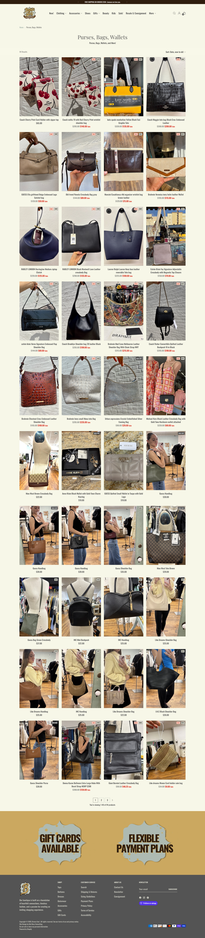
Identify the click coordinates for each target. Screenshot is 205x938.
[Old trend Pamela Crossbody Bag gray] (81, 161)
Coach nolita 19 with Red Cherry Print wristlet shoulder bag (81, 121)
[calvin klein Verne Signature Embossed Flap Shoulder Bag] (39, 310)
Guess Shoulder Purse (39, 783)
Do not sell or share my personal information (33, 926)
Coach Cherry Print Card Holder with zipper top (39, 119)
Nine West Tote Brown (166, 568)
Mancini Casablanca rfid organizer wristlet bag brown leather (124, 196)
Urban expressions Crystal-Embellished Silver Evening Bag (123, 420)
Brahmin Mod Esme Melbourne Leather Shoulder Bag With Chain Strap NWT (124, 345)
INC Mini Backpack (81, 639)
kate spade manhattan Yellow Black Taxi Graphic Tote (123, 121)
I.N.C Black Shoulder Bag (166, 711)
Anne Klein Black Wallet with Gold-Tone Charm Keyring (81, 495)
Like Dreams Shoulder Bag (166, 639)
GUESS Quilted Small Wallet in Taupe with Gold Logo (123, 495)
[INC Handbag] (123, 606)
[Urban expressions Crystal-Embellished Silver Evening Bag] (123, 385)
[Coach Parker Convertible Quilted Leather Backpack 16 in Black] (166, 310)
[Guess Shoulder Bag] (123, 535)
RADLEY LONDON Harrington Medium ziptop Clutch (39, 271)
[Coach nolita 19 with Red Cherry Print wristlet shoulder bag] (81, 86)
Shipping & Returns (89, 891)
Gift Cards (62, 915)
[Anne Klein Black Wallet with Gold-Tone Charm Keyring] (81, 460)
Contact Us (118, 887)
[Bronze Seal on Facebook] (140, 898)
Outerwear (62, 901)
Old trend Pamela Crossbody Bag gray (81, 194)
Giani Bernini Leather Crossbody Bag (124, 783)
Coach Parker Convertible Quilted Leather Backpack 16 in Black (166, 345)
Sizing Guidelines (88, 896)
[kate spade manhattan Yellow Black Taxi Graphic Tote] (123, 86)
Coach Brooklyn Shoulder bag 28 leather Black (81, 343)
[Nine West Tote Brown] (166, 535)
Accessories (62, 905)
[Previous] (78, 2)
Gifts (59, 910)
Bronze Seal (36, 921)
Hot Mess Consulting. (36, 924)
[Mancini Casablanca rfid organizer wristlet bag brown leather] (123, 161)
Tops (59, 887)
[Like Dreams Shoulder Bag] (166, 606)
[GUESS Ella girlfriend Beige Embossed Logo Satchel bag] (39, 161)
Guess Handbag (165, 493)
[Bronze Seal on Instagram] (144, 898)
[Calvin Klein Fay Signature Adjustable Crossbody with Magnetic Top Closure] (166, 236)
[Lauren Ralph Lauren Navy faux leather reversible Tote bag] (123, 236)
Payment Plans (87, 901)
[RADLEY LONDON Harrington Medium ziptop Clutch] (39, 236)
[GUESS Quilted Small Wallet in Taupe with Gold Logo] (123, 460)
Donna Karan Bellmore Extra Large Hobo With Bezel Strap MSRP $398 (81, 785)
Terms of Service (87, 910)
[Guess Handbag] (166, 460)
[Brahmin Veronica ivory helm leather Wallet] (166, 161)
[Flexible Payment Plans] (145, 843)
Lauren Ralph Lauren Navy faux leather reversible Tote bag (124, 271)
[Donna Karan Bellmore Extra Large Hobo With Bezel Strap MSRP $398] (81, 750)
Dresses (61, 896)
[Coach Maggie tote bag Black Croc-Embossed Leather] (166, 86)
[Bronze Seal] (29, 13)
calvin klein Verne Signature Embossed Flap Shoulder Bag (39, 345)
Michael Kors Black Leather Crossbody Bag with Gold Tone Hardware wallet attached (165, 420)
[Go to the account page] (179, 13)
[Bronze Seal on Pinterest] (148, 898)
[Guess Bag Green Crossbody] (39, 606)
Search (84, 887)
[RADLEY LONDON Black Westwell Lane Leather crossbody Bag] (81, 236)
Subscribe (173, 889)
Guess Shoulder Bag (123, 568)
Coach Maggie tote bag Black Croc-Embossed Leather (165, 121)
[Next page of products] (112, 800)
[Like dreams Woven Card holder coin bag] (166, 750)
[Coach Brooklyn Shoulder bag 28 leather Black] (81, 310)
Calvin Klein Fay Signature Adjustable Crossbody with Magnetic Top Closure (165, 271)
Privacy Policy (86, 905)
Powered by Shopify (25, 929)
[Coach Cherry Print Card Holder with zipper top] (39, 86)
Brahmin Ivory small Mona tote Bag (81, 418)
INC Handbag (123, 639)
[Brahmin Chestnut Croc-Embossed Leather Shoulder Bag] (39, 385)
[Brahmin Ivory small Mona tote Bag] (81, 385)
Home (21, 27)
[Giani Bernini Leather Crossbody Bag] (123, 750)
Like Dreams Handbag (39, 711)
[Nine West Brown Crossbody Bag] (39, 460)
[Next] (126, 2)
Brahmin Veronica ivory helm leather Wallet (166, 194)
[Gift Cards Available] (60, 843)
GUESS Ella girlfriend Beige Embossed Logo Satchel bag (39, 196)
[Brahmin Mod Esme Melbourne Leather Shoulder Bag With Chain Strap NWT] (123, 310)
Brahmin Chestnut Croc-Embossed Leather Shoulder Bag (39, 420)
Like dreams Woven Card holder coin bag (166, 783)
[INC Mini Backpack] (81, 606)
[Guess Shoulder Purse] (39, 750)
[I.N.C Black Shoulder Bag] (166, 678)
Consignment (119, 896)
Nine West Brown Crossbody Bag (39, 493)
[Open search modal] (174, 13)
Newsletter (118, 891)
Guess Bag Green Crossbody (39, 639)
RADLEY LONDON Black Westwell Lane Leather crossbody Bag (81, 271)
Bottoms (61, 891)
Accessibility (86, 915)
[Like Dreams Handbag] (39, 678)
